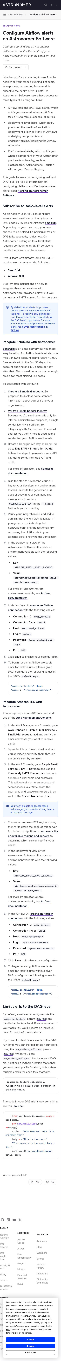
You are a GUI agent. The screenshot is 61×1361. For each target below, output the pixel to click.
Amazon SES (16, 276)
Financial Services (22, 1277)
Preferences (30, 1352)
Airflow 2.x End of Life (42, 1281)
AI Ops (20, 1248)
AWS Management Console (33, 717)
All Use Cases (21, 1241)
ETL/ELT (21, 1263)
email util (50, 223)
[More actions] (56, 5)
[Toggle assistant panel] (51, 4)
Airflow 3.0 (42, 1273)
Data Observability (24, 1256)
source (41, 1018)
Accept (30, 1339)
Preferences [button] (26, 1333)
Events (40, 1258)
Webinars (42, 1252)
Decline (30, 1346)
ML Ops (21, 1269)
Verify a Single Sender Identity (27, 411)
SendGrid (14, 270)
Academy (42, 1241)
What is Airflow (41, 1266)
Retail (20, 1284)
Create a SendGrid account (25, 391)
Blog (39, 1247)
